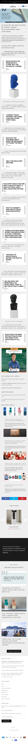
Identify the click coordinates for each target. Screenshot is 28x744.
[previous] (2, 520)
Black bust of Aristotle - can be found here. (14, 321)
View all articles (14, 651)
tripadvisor (5, 552)
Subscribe (6, 720)
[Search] (18, 6)
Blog (2, 684)
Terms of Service (5, 694)
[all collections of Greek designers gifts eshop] (14, 360)
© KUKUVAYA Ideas (14, 730)
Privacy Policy (4, 696)
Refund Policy (4, 692)
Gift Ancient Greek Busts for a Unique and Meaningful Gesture (13, 615)
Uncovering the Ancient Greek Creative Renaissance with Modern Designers (15, 442)
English (13, 727)
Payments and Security (6, 688)
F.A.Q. (3, 686)
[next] (25, 520)
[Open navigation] (1, 6)
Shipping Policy (5, 690)
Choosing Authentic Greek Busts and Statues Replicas (13, 590)
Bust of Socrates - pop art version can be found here (14, 101)
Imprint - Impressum (6, 699)
